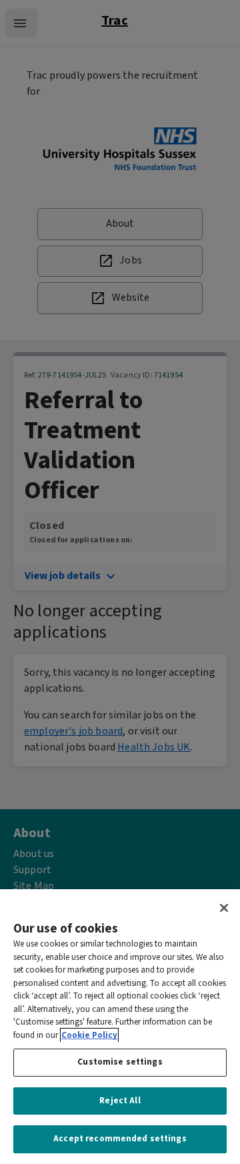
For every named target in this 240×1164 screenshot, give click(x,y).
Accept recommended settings (120, 1139)
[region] (120, 1026)
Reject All (119, 1101)
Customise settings (119, 1062)
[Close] (224, 908)
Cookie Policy (89, 1035)
